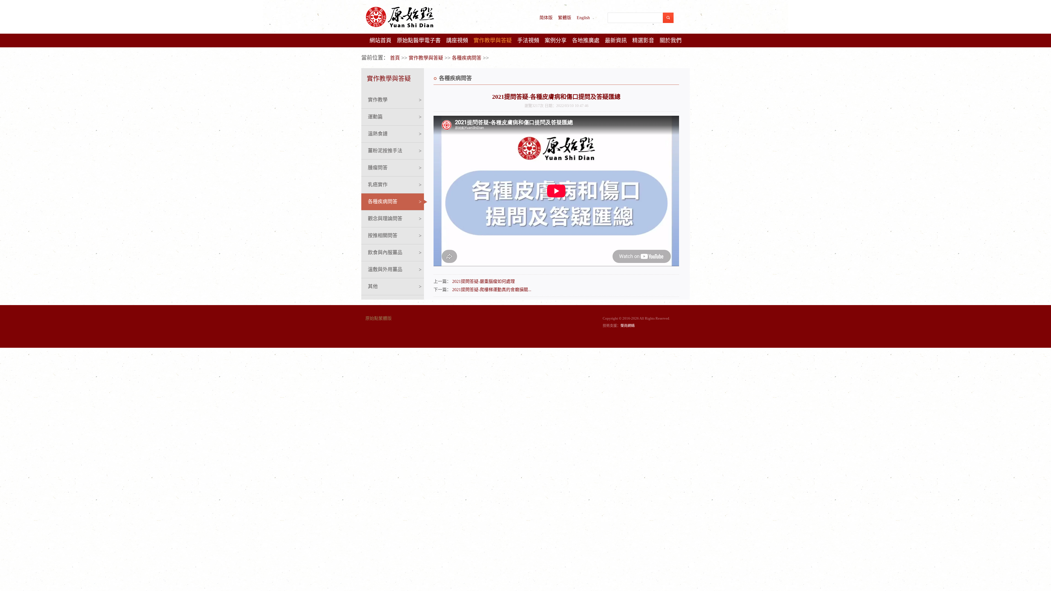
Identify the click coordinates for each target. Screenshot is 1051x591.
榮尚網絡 (627, 325)
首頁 (395, 58)
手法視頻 (528, 40)
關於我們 (671, 40)
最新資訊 (616, 40)
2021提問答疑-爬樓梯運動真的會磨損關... (491, 289)
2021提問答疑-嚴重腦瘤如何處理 (483, 281)
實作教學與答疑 (492, 40)
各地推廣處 (585, 40)
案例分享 (556, 40)
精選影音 (643, 40)
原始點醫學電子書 (419, 40)
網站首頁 (380, 40)
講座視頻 (457, 40)
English (583, 17)
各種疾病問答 (466, 58)
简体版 (546, 17)
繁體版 (564, 17)
